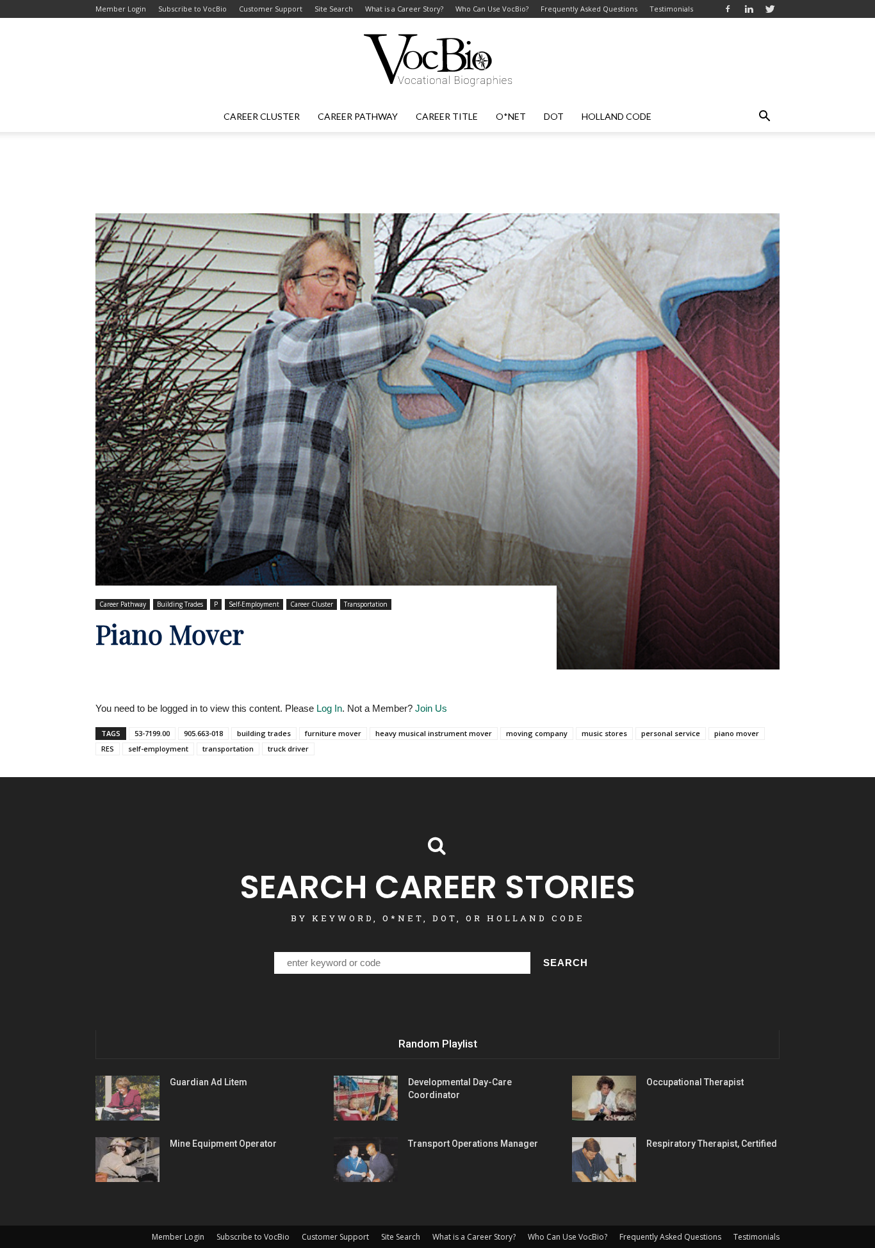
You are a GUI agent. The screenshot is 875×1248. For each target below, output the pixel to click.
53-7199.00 (152, 733)
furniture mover (333, 733)
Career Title (447, 116)
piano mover (736, 733)
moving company (537, 733)
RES (107, 748)
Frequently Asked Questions (589, 8)
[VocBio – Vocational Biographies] (437, 60)
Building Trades (180, 604)
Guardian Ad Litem (208, 1082)
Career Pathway (358, 116)
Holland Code (616, 116)
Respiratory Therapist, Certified (711, 1143)
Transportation (366, 604)
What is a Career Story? (404, 8)
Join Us (431, 708)
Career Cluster (262, 116)
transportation (228, 748)
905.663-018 (203, 733)
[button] (764, 116)
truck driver (288, 748)
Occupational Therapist (695, 1082)
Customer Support (270, 8)
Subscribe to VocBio (192, 8)
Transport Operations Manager (473, 1143)
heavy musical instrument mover (433, 733)
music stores (604, 733)
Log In (329, 708)
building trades (264, 733)
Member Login (120, 8)
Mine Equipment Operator (223, 1143)
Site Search (334, 8)
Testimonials (671, 8)
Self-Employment (254, 604)
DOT (554, 116)
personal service (670, 733)
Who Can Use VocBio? (491, 8)
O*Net (511, 116)
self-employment (158, 748)
